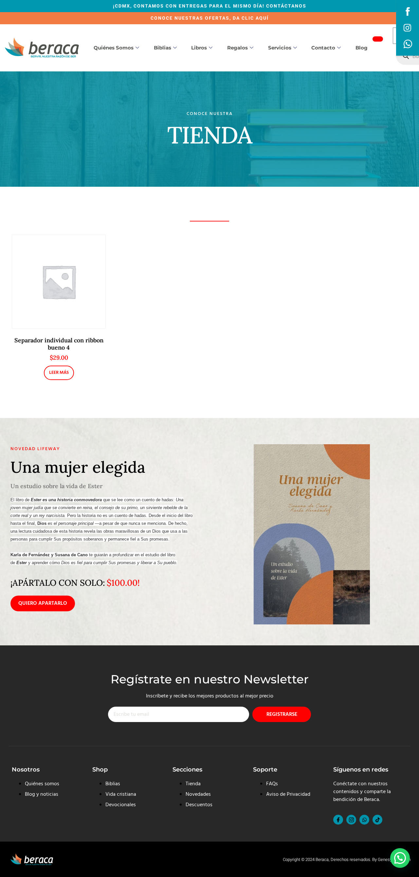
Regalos (237, 48)
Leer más (59, 372)
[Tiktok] (377, 820)
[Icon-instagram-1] (351, 820)
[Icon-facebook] (338, 820)
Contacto (323, 48)
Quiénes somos (114, 48)
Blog (361, 48)
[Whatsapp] (364, 820)
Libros (199, 48)
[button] (400, 858)
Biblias (162, 48)
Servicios (279, 48)
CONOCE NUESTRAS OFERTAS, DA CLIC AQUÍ (210, 18)
